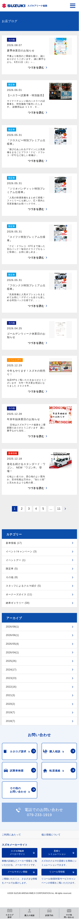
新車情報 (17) (14, 543)
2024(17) (11, 669)
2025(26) (11, 661)
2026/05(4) (12, 643)
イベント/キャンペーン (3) (21, 551)
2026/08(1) (12, 626)
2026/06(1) (12, 635)
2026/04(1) (12, 652)
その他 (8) (12, 577)
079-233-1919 (39, 815)
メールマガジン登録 (17, 871)
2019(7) (10, 712)
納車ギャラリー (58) (18, 603)
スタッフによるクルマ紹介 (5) (23, 585)
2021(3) (10, 695)
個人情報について (50, 834)
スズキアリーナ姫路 (37, 5)
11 (59, 508)
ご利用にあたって (11, 834)
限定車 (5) (12, 568)
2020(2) (10, 704)
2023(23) (11, 678)
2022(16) (11, 686)
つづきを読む (36, 67)
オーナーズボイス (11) (19, 594)
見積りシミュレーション (57, 852)
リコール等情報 (57, 871)
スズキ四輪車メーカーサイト (17, 852)
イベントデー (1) (15, 560)
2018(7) (10, 721)
